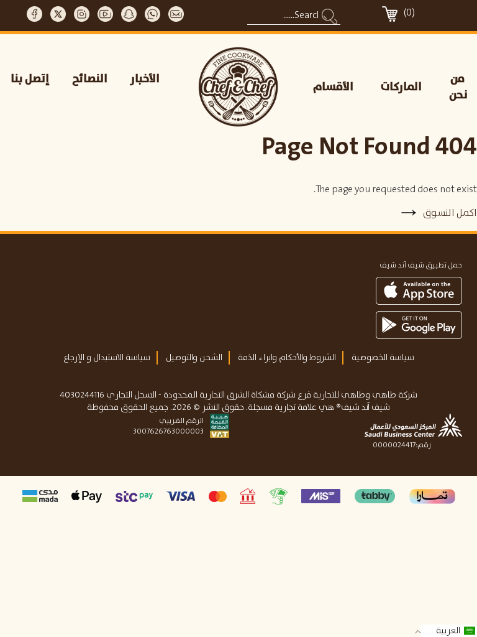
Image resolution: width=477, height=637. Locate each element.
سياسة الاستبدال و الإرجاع (106, 358)
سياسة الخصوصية (383, 358)
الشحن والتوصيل (194, 358)
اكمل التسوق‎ (449, 213)
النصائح (89, 79)
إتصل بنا (30, 79)
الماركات (401, 87)
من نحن (458, 87)
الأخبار (145, 79)
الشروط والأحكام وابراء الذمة (287, 358)
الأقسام (333, 87)
